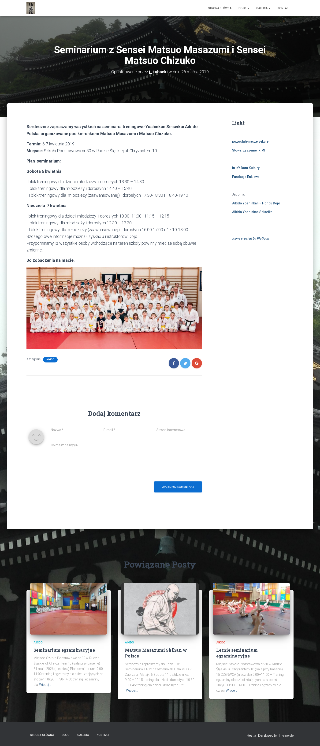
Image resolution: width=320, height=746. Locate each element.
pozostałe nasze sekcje (250, 141)
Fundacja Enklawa (246, 177)
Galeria (262, 8)
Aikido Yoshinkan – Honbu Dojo (256, 203)
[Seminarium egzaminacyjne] (68, 608)
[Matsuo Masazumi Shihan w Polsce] (160, 608)
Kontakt (284, 8)
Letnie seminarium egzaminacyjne (237, 653)
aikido (50, 359)
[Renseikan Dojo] (31, 8)
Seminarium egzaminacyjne (64, 650)
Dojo (242, 8)
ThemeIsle (286, 735)
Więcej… (45, 685)
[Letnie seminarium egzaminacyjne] (251, 608)
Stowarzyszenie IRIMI (248, 150)
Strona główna (219, 8)
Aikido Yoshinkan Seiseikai (252, 212)
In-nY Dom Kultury (246, 168)
